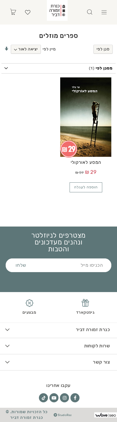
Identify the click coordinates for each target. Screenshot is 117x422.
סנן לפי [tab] (103, 49)
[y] (53, 397)
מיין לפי (49, 49)
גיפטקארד (85, 312)
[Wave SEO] (105, 414)
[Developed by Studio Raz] (63, 415)
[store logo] (57, 10)
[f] (75, 397)
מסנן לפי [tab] (104, 68)
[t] (43, 397)
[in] (64, 397)
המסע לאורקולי (86, 162)
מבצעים (29, 312)
